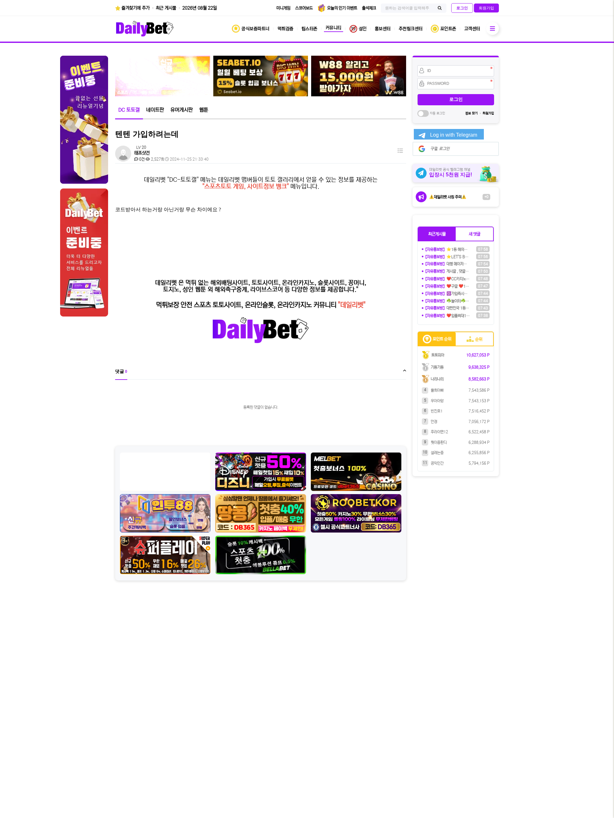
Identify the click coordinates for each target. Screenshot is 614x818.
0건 (141, 159)
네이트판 (155, 110)
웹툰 (203, 110)
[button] (437, 234)
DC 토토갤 (129, 110)
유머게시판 (181, 110)
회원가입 (488, 113)
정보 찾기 (471, 113)
